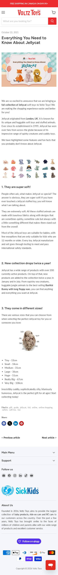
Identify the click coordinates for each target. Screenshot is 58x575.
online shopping (45, 407)
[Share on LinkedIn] (15, 423)
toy (19, 410)
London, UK (32, 118)
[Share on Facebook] (4, 423)
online (34, 407)
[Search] (52, 21)
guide (16, 407)
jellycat (23, 407)
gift (10, 407)
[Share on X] (9, 423)
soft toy (12, 410)
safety (5, 410)
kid (29, 407)
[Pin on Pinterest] (21, 423)
